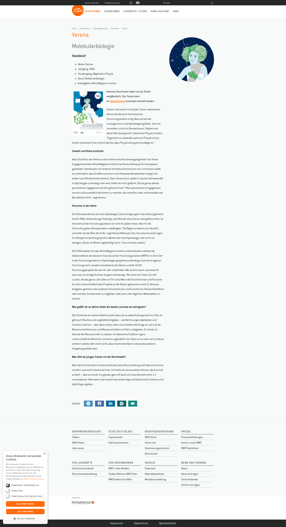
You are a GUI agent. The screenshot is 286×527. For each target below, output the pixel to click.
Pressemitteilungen (192, 437)
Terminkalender (189, 479)
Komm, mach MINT (160, 11)
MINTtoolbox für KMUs (120, 479)
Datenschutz (141, 523)
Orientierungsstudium (157, 448)
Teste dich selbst (120, 431)
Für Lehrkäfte (82, 462)
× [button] (44, 454)
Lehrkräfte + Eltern (135, 11)
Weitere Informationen (34, 479)
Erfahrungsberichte (100, 28)
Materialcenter (117, 101)
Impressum (116, 523)
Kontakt (166, 3)
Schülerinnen (92, 11)
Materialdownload (154, 474)
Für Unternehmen (120, 462)
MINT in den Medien (118, 468)
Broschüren (151, 453)
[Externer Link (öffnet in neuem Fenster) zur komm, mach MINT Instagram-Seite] (131, 3)
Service (150, 462)
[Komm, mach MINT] (78, 15)
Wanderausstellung (155, 479)
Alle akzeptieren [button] (25, 504)
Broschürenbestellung (84, 474)
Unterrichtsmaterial (82, 468)
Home (74, 28)
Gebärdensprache (112, 3)
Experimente (115, 437)
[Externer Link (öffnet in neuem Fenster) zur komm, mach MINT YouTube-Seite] (138, 3)
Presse (186, 431)
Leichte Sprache (92, 3)
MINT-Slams (78, 442)
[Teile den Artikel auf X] (88, 404)
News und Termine (193, 462)
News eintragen (189, 474)
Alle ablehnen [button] (25, 511)
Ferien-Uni (150, 442)
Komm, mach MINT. (191, 442)
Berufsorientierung (159, 431)
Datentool (150, 468)
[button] (25, 518)
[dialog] (25, 487)
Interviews (115, 28)
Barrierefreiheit (167, 523)
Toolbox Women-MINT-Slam (122, 474)
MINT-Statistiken (190, 448)
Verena (124, 28)
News (176, 11)
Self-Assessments (118, 442)
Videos (75, 437)
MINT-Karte (151, 437)
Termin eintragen (190, 485)
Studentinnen (111, 11)
